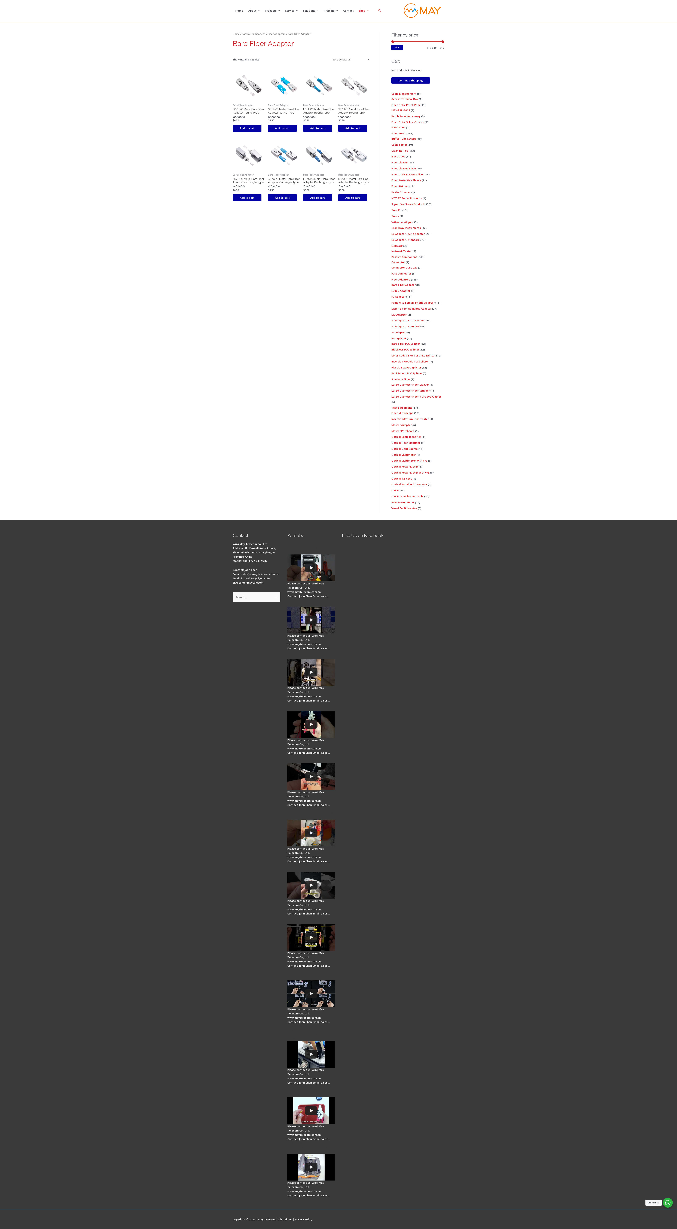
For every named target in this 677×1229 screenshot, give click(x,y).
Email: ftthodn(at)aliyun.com (251, 578)
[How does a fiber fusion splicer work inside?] (311, 620)
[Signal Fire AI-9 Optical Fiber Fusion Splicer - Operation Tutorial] (311, 1110)
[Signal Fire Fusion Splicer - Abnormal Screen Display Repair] (311, 1167)
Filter (397, 47)
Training (329, 10)
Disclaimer (285, 1219)
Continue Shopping (410, 80)
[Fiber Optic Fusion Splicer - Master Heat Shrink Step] (311, 937)
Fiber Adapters (276, 34)
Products (271, 10)
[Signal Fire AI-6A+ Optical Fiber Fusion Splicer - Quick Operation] (311, 833)
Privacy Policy (303, 1219)
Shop (362, 10)
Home (239, 10)
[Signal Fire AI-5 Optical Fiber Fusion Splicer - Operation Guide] (311, 567)
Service (289, 10)
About (252, 10)
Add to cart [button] (247, 128)
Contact (348, 10)
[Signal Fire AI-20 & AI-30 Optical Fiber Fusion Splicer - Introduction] (311, 993)
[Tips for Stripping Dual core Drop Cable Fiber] (311, 776)
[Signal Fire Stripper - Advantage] (311, 724)
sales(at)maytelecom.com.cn (260, 574)
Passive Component (254, 34)
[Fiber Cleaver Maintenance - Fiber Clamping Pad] (311, 672)
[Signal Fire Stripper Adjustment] (311, 885)
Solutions (309, 10)
